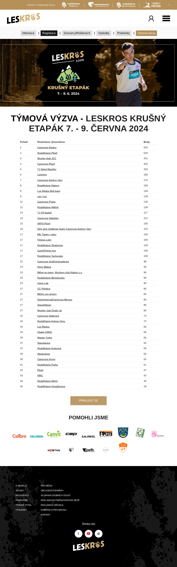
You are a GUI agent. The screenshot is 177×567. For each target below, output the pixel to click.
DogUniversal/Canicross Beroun (54, 299)
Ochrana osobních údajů (55, 495)
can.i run (42, 196)
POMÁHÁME (22, 500)
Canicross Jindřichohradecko (53, 261)
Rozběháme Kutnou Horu (51, 321)
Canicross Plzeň (46, 163)
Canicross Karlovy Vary (50, 180)
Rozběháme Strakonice (50, 245)
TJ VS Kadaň (44, 212)
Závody (20, 490)
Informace (28, 33)
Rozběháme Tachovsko (50, 256)
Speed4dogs (44, 305)
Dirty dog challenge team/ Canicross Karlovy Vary (64, 228)
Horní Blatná (44, 267)
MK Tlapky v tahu (46, 234)
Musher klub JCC (46, 158)
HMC (40, 375)
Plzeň (40, 370)
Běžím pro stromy (47, 294)
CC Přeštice (43, 288)
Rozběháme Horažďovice (51, 386)
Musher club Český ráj (49, 310)
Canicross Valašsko (48, 218)
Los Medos (43, 326)
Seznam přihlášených (77, 33)
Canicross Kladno (47, 147)
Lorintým (42, 174)
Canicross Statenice (48, 315)
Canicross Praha (46, 201)
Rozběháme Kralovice (49, 348)
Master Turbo (44, 337)
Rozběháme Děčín (47, 381)
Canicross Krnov (46, 359)
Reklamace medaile (52, 505)
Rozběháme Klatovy (48, 185)
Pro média (46, 486)
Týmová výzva (146, 33)
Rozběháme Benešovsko (51, 277)
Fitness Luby (44, 239)
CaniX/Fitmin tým (46, 250)
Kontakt (45, 515)
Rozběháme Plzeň (47, 153)
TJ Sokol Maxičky (46, 169)
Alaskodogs (43, 353)
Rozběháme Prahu (47, 364)
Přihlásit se (88, 400)
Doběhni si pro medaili (54, 510)
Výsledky (103, 33)
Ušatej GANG (44, 332)
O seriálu (21, 486)
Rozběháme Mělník (48, 207)
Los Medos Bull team (48, 191)
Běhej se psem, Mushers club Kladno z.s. (59, 272)
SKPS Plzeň (43, 223)
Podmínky (123, 33)
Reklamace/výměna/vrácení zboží (60, 500)
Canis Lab (42, 283)
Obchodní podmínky (52, 490)
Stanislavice (43, 343)
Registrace (49, 33)
